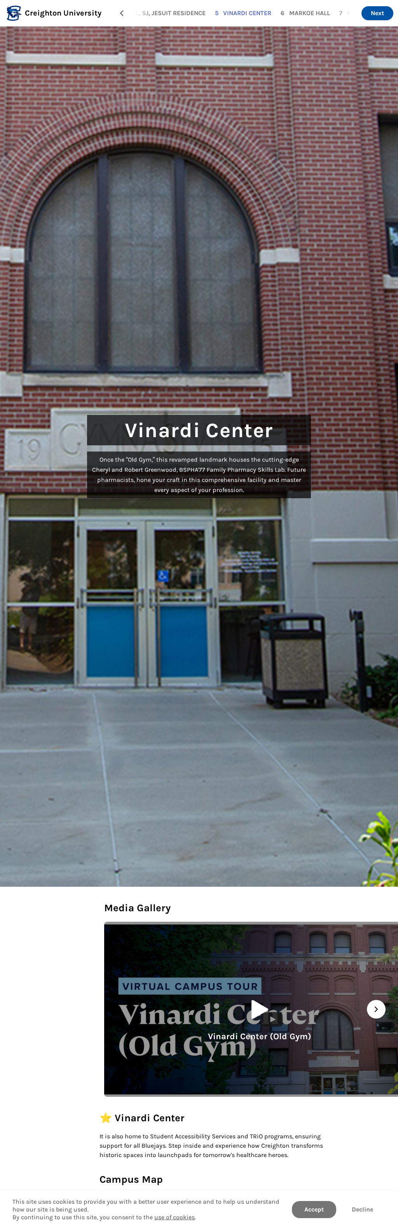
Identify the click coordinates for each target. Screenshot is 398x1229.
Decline (362, 1209)
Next (377, 13)
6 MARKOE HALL (305, 13)
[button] (121, 13)
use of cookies (174, 1217)
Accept (314, 1209)
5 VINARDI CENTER (243, 13)
